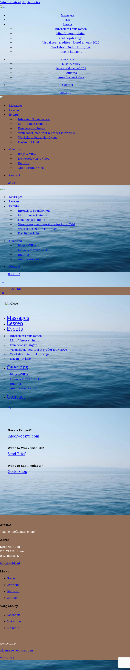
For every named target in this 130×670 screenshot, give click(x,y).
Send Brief (16, 453)
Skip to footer (31, 2)
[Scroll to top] (1, 666)
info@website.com (23, 436)
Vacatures (7, 658)
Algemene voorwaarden (16, 650)
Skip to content (10, 2)
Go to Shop (17, 471)
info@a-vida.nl (10, 563)
